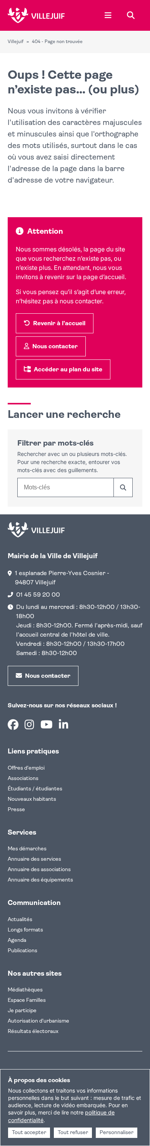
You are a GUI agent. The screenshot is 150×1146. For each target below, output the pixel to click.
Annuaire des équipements (40, 880)
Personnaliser (116, 1133)
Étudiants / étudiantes (35, 789)
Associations (23, 779)
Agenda (17, 940)
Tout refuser (73, 1133)
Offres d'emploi (26, 768)
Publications (22, 951)
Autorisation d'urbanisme (38, 1021)
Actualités (20, 920)
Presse (16, 810)
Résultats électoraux (33, 1032)
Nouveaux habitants (32, 799)
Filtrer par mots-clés (55, 443)
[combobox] (65, 487)
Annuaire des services (34, 859)
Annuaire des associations (39, 870)
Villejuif (15, 42)
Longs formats (25, 930)
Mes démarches (27, 849)
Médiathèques (25, 990)
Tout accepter (29, 1133)
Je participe (22, 1011)
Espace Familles (27, 1000)
